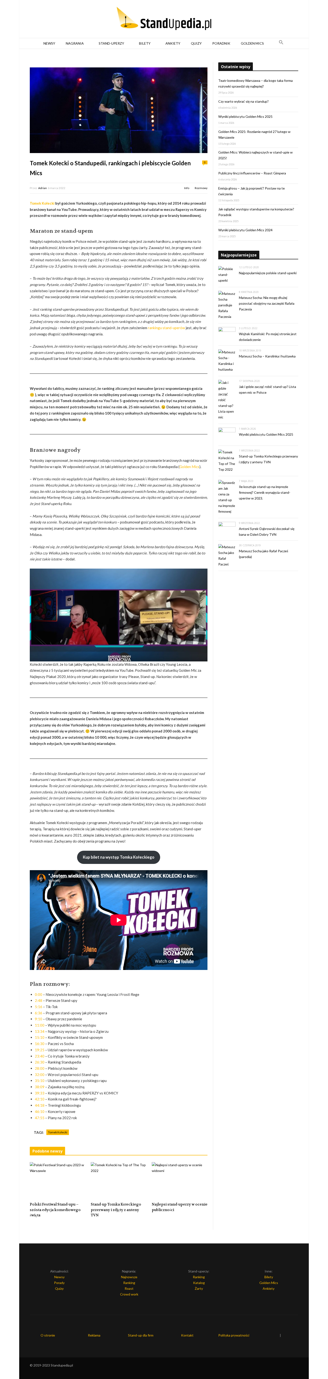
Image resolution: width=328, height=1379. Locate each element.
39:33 (39, 1093)
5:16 (38, 1007)
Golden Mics (252, 43)
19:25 (39, 1050)
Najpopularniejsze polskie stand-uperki (268, 273)
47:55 (39, 1118)
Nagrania (75, 43)
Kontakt (187, 1335)
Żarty (199, 1288)
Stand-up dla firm (140, 1335)
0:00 (38, 994)
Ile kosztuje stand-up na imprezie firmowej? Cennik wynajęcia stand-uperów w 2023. (264, 492)
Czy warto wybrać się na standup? (243, 101)
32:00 (39, 1074)
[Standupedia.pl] (164, 19)
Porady (59, 1283)
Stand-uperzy (111, 43)
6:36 (38, 1013)
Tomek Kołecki (42, 203)
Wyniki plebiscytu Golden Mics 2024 (245, 230)
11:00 (39, 1025)
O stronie (48, 1335)
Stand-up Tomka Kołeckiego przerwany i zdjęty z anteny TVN (116, 1210)
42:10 (39, 1099)
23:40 (39, 1056)
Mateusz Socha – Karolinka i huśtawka (267, 356)
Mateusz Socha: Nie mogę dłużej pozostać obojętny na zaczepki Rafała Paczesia (266, 303)
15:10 (39, 1037)
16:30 (39, 1043)
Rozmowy (201, 188)
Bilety (145, 43)
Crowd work (129, 1294)
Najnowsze (129, 1277)
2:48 (38, 1000)
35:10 (39, 1080)
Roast (129, 1288)
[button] (281, 43)
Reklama (94, 1335)
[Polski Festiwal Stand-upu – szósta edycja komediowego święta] (57, 1180)
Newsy (49, 43)
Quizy (196, 43)
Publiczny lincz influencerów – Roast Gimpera (252, 173)
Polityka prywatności (233, 1335)
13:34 (39, 1031)
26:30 (39, 1062)
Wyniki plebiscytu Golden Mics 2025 (245, 116)
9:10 (38, 1019)
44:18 (39, 1105)
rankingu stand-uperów (166, 328)
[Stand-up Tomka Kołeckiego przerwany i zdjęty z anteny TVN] (118, 1180)
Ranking (129, 1283)
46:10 (39, 1111)
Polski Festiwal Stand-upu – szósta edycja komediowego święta (55, 1210)
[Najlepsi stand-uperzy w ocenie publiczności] (179, 1180)
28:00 (39, 1068)
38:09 (39, 1087)
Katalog (199, 1283)
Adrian (42, 188)
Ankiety (172, 43)
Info (186, 188)
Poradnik (221, 43)
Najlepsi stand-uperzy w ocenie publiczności (179, 1207)
